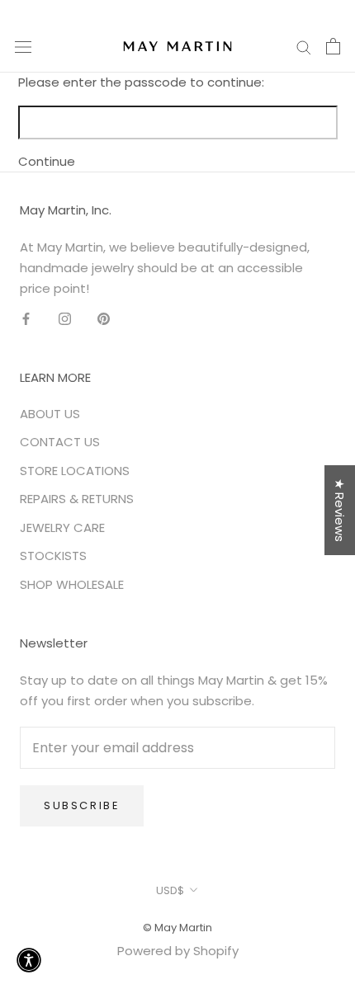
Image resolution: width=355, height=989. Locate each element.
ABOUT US (50, 413)
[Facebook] (26, 318)
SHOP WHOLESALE (72, 584)
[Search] (303, 46)
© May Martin (177, 927)
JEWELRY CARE (62, 527)
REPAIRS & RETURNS (77, 498)
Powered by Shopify (178, 950)
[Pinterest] (103, 318)
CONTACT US (60, 441)
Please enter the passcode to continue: (141, 82)
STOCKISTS (53, 555)
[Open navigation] (23, 46)
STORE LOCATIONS (75, 470)
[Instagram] (65, 318)
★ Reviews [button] (339, 510)
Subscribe (82, 805)
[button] (29, 960)
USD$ (170, 890)
